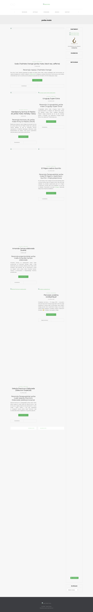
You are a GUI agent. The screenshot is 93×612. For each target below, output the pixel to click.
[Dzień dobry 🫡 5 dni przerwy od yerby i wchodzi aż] (69, 76)
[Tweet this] (45, 85)
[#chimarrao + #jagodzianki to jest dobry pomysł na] (74, 77)
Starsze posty (31, 428)
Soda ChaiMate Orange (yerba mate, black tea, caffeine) (37, 64)
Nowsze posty (43, 428)
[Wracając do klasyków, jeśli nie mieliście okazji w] (79, 92)
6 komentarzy (44, 127)
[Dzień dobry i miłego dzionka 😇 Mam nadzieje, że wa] (69, 132)
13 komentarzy (17, 142)
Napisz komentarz (44, 320)
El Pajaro (57, 187)
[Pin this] (49, 85)
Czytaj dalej (37, 80)
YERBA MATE (32, 74)
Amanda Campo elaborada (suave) (23, 249)
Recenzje (26, 109)
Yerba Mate (53, 96)
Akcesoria (21, 109)
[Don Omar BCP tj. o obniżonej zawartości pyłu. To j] (74, 199)
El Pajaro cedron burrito (51, 168)
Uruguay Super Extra (51, 99)
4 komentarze (23, 85)
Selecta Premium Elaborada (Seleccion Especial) (23, 389)
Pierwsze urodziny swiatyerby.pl (51, 296)
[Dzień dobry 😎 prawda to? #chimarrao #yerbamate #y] (69, 158)
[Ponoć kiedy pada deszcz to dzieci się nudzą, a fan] (74, 132)
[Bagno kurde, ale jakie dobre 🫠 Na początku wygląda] (79, 135)
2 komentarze (16, 420)
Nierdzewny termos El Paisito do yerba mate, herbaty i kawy (23, 113)
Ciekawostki (39, 61)
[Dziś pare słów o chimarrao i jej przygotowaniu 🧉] (79, 362)
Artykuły (34, 61)
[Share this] (43, 85)
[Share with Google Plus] (47, 85)
